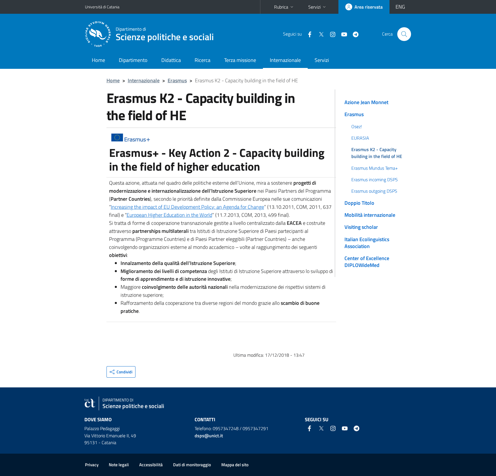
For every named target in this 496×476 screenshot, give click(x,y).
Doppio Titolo (359, 203)
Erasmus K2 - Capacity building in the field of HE (376, 153)
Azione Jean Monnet (366, 102)
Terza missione (240, 60)
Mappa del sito (235, 464)
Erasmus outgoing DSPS (374, 191)
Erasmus (177, 80)
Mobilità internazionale (369, 215)
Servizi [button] (314, 6)
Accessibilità (151, 464)
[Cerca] (404, 34)
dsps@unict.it (209, 435)
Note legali (119, 464)
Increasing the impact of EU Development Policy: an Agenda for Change (187, 207)
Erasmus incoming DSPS (374, 179)
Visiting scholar (361, 227)
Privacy (91, 464)
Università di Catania (102, 7)
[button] (120, 372)
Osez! (356, 126)
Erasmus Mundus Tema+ (374, 168)
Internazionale (285, 60)
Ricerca (202, 60)
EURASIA (360, 137)
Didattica (171, 60)
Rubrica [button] (281, 6)
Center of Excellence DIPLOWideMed (366, 261)
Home (98, 60)
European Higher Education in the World (169, 215)
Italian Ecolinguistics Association (366, 242)
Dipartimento (133, 60)
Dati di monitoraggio (192, 464)
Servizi (322, 60)
